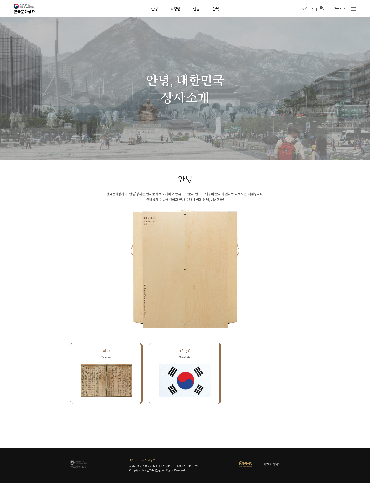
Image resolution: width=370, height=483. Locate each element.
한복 (215, 9)
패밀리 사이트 (272, 464)
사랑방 (175, 9)
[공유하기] (304, 9)
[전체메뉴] (353, 9)
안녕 (154, 9)
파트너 (133, 460)
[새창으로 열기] (245, 464)
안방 (196, 9)
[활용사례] (314, 9)
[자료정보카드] (323, 9)
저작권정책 (149, 460)
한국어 (337, 9)
